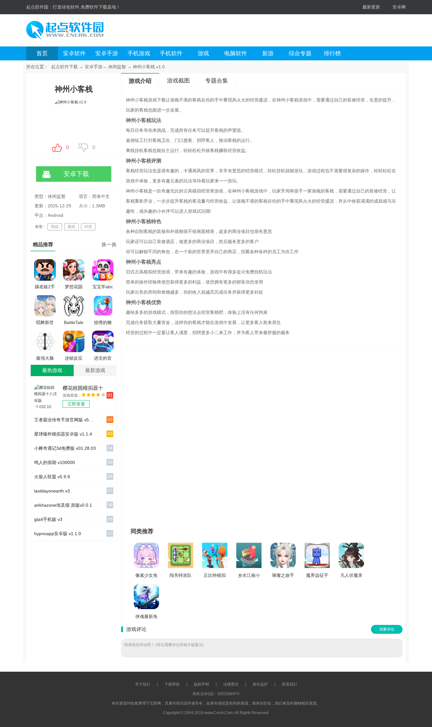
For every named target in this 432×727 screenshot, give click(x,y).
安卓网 (399, 6)
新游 (268, 53)
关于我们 (142, 684)
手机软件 (171, 53)
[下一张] (321, 436)
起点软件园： (39, 6)
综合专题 (300, 53)
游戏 (203, 53)
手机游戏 (138, 53)
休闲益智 (117, 66)
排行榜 (332, 53)
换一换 (109, 244)
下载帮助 (172, 684)
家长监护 (260, 684)
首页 (42, 53)
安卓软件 (74, 53)
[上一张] (202, 436)
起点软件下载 (64, 66)
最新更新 (371, 6)
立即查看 (76, 403)
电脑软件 (235, 53)
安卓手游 (106, 53)
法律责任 (230, 684)
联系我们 (289, 684)
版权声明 (201, 684)
